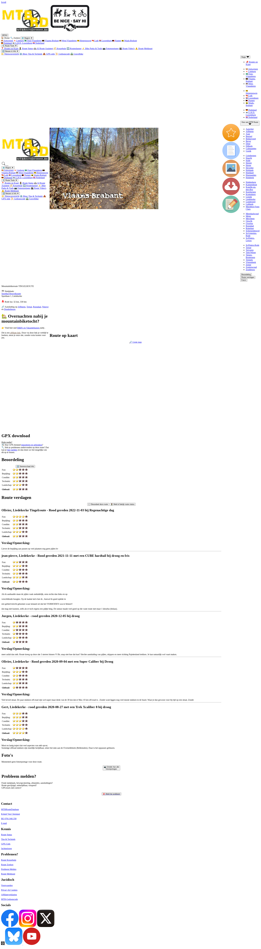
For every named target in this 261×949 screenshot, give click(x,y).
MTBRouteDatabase (10, 809)
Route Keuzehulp (8, 860)
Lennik (249, 197)
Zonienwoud (251, 267)
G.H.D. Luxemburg (23, 43)
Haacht (249, 158)
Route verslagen (247, 277)
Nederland (39, 43)
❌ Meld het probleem (111, 794)
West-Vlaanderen (69, 40)
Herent (249, 163)
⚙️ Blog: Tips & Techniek (30, 54)
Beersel (249, 136)
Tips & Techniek (8, 839)
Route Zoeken (7, 864)
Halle (248, 160)
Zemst (248, 265)
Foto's (243, 280)
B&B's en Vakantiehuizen (28, 328)
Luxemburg (106, 40)
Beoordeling (246, 274)
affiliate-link (15, 333)
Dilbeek (249, 146)
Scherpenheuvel (253, 231)
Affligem (250, 131)
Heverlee (250, 168)
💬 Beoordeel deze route (98, 504)
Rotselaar (250, 228)
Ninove (45, 307)
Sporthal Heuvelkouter (11, 293)
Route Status (6, 834)
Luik (96, 40)
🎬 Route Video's (127, 48)
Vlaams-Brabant (51, 40)
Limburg (20, 40)
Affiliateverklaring (9, 894)
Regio (243, 57)
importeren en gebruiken (31, 445)
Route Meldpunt (8, 874)
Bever (248, 141)
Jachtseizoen (6, 848)
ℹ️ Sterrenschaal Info (25, 466)
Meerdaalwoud (252, 214)
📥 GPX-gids (49, 54)
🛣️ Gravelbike (76, 54)
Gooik (248, 151)
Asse (248, 134)
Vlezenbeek (251, 262)
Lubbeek (249, 204)
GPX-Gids (5, 844)
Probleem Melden (8, 869)
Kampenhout (251, 185)
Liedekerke (250, 199)
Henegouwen (85, 40)
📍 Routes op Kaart (9, 48)
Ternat (248, 247)
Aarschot (250, 129)
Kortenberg (251, 194)
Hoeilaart (250, 173)
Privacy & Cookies (9, 890)
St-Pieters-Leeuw (250, 239)
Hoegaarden (251, 175)
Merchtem (250, 218)
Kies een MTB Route (250, 122)
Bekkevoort (251, 139)
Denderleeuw (10, 309)
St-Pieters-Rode (252, 245)
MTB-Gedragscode (9, 899)
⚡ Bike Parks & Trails (92, 48)
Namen (117, 40)
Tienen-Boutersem (250, 256)
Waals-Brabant (130, 40)
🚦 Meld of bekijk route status (122, 504)
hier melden (12, 450)
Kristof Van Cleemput (10, 814)
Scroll (3, 2)
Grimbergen (251, 155)
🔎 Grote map (135, 342)
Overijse (249, 223)
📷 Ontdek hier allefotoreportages (111, 768)
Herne (248, 165)
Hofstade (250, 170)
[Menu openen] (7, 165)
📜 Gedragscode (62, 54)
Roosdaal (250, 226)
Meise (248, 216)
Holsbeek (250, 177)
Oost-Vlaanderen (34, 40)
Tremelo (249, 260)
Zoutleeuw (250, 269)
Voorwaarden (7, 885)
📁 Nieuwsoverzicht (10, 54)
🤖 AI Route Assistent (43, 48)
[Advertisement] (20, 369)
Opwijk (249, 221)
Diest (248, 144)
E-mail (4, 823)
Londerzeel (250, 202)
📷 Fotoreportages (111, 48)
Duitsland (7, 43)
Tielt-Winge (251, 252)
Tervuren (250, 250)
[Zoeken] (3, 165)
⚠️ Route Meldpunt (143, 48)
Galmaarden (251, 148)
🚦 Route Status (26, 48)
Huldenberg (251, 182)
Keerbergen (251, 192)
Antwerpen (8, 40)
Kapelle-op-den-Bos (251, 188)
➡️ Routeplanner (74, 48)
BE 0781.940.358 (8, 818)
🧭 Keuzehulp (59, 48)
